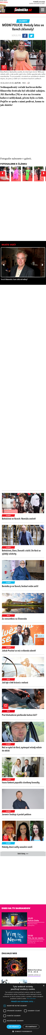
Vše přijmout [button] (14, 1027)
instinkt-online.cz (34, 975)
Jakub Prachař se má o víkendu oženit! (19, 651)
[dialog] (23, 1009)
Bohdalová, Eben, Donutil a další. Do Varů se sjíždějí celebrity (21, 552)
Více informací (31, 998)
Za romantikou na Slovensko (14, 619)
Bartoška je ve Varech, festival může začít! (20, 586)
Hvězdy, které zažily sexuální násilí (17, 847)
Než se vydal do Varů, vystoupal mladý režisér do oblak (22, 749)
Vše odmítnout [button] (31, 1027)
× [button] (43, 986)
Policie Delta (33, 919)
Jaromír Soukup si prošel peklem (16, 814)
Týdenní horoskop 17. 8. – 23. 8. (35, 971)
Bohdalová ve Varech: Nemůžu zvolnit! (19, 519)
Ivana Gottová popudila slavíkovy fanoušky (21, 782)
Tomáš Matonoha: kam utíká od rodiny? (14, 279)
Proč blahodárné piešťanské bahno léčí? (19, 715)
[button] (23, 1001)
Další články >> (23, 854)
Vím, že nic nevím (35, 937)
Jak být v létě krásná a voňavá (15, 683)
